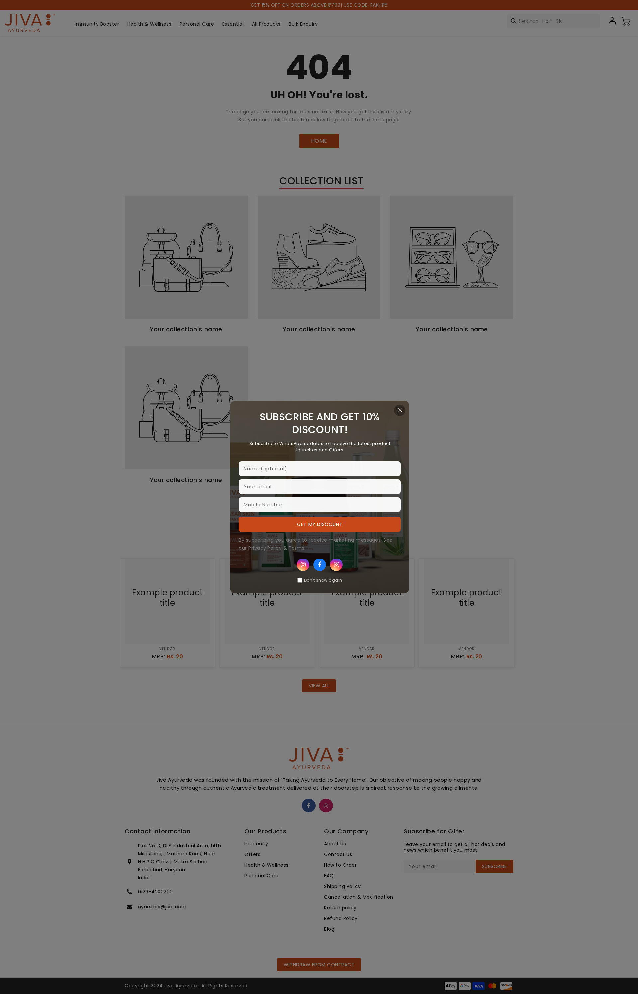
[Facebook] (319, 565)
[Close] (399, 410)
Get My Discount (319, 524)
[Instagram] (303, 565)
